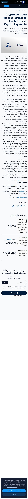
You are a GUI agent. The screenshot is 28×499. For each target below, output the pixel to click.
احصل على (4, 2)
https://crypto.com (22, 197)
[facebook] (25, 206)
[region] (14, 488)
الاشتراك (7, 5)
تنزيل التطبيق (13, 293)
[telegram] (17, 206)
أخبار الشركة (18, 10)
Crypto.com (14, 185)
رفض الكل (14, 494)
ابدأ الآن (4, 282)
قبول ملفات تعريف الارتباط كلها (14, 490)
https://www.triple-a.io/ (17, 180)
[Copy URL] (13, 206)
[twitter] (21, 206)
